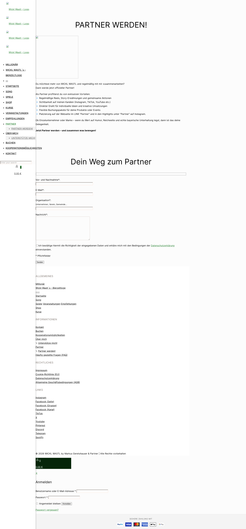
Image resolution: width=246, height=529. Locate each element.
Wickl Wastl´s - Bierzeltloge (50, 287)
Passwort (42, 497)
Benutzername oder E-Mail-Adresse (56, 491)
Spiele (39, 303)
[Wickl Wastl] (17, 31)
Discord (40, 429)
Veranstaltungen (51, 303)
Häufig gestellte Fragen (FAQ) (51, 355)
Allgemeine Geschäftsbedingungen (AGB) (58, 382)
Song (38, 299)
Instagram (41, 397)
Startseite (41, 295)
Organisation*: (51, 202)
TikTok (39, 413)
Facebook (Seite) (45, 401)
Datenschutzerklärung (163, 245)
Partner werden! (46, 351)
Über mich (41, 339)
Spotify (39, 437)
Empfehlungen (68, 303)
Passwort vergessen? (47, 509)
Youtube (40, 421)
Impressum (41, 370)
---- (38, 291)
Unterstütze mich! (47, 343)
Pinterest (40, 425)
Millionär (40, 283)
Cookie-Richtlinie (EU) (48, 374)
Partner (40, 347)
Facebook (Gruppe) (46, 405)
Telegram (41, 433)
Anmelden (66, 504)
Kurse (38, 311)
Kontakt (40, 327)
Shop (38, 307)
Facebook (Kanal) (45, 409)
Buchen (39, 331)
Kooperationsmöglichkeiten (50, 335)
